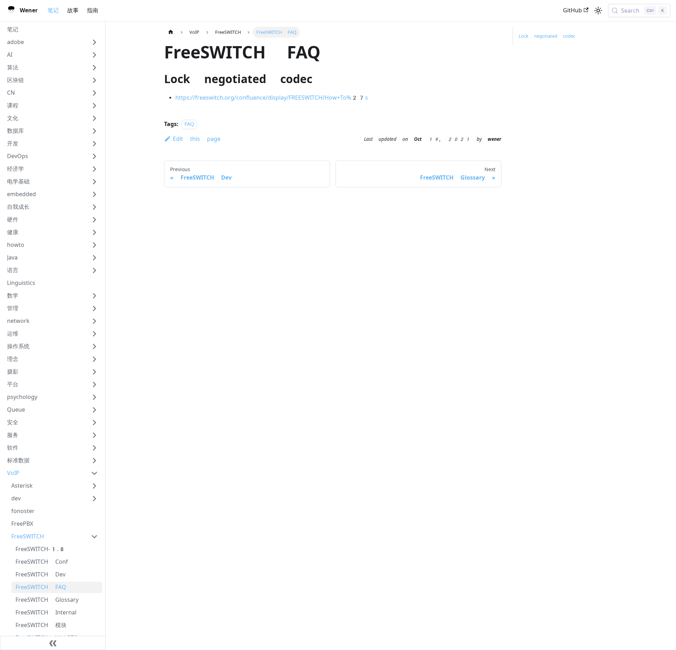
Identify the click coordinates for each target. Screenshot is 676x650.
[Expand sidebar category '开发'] (94, 143)
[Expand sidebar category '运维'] (94, 333)
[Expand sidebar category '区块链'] (94, 80)
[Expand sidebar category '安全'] (94, 422)
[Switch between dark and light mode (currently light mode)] (598, 10)
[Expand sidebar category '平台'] (94, 384)
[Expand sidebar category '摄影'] (94, 371)
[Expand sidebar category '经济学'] (94, 169)
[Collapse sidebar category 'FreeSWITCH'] (94, 536)
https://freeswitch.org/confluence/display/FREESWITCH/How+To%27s (271, 97)
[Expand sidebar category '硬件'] (94, 219)
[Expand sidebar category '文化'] (94, 118)
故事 (73, 10)
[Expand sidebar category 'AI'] (94, 55)
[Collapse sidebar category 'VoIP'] (94, 473)
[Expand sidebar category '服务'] (94, 435)
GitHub (572, 10)
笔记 (53, 10)
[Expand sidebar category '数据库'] (94, 131)
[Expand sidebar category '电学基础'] (94, 181)
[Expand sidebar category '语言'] (94, 270)
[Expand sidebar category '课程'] (94, 105)
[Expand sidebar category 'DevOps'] (94, 156)
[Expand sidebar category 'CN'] (94, 93)
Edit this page (196, 139)
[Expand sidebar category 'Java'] (94, 257)
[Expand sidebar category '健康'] (94, 232)
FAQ (189, 124)
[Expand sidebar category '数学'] (94, 295)
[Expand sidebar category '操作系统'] (94, 346)
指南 (92, 10)
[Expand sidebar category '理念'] (94, 359)
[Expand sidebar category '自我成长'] (94, 207)
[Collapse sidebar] (53, 643)
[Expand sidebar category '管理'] (94, 308)
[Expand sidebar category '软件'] (94, 448)
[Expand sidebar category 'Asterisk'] (94, 486)
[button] (52, 42)
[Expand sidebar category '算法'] (94, 67)
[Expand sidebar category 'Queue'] (94, 409)
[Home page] (170, 32)
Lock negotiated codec (547, 36)
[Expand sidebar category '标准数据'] (94, 460)
